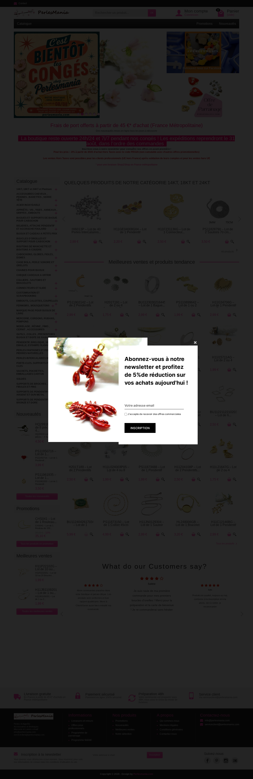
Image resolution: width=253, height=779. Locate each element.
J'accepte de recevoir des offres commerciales (154, 414)
